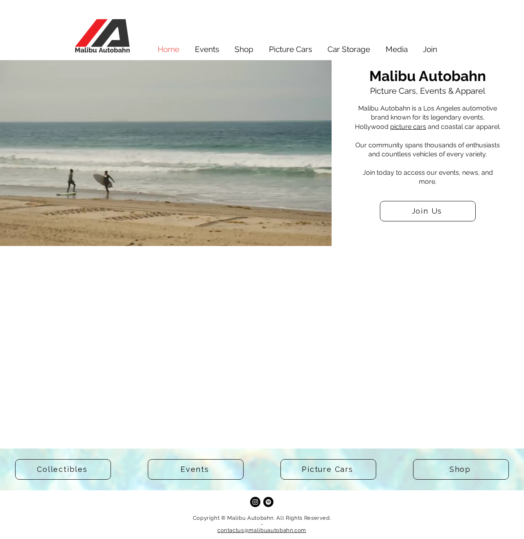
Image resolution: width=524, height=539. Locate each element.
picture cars (408, 127)
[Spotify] (268, 502)
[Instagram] (255, 502)
